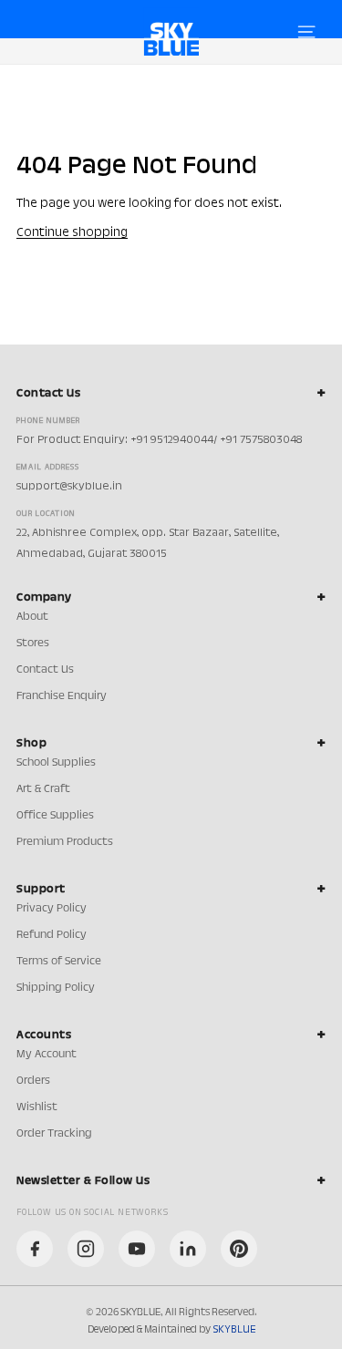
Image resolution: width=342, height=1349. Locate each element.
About (32, 617)
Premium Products (64, 842)
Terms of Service (58, 961)
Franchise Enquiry (61, 696)
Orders (33, 1081)
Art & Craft (43, 789)
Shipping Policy (55, 988)
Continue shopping (72, 233)
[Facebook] (34, 1249)
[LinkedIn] (188, 1249)
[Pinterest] (239, 1249)
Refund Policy (51, 935)
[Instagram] (85, 1249)
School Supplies (56, 763)
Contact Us (45, 670)
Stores (32, 643)
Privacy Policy (51, 909)
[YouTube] (137, 1249)
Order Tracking (54, 1134)
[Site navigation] (306, 32)
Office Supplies (55, 816)
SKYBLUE (233, 1330)
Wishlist (36, 1107)
